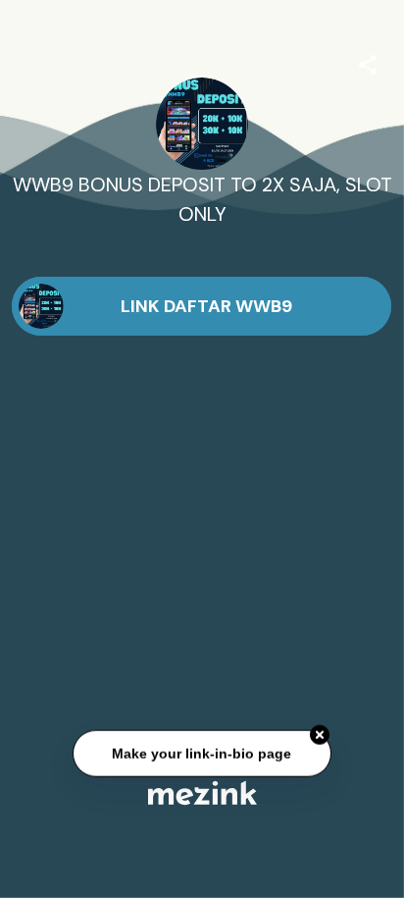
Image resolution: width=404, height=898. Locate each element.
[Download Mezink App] (202, 792)
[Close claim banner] (319, 735)
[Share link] (367, 62)
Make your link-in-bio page (201, 753)
